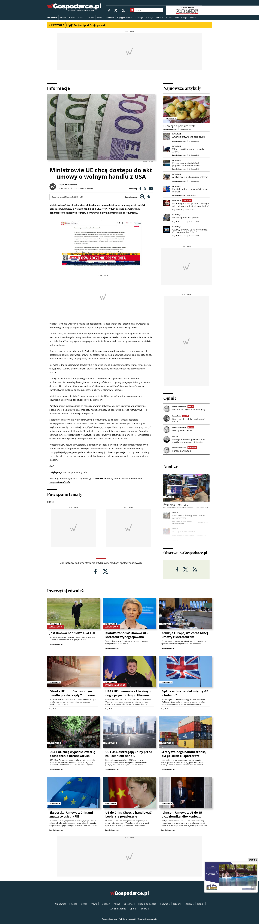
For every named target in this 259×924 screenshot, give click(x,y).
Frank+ (168, 17)
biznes (50, 501)
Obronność (109, 17)
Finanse (63, 17)
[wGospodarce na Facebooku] (109, 10)
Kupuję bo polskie (124, 17)
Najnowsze (52, 17)
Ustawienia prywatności (147, 919)
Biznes (72, 17)
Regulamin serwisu (109, 919)
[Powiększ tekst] (142, 197)
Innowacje (138, 17)
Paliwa (99, 17)
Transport (90, 17)
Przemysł (149, 17)
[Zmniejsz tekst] (149, 197)
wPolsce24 (100, 478)
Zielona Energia (180, 17)
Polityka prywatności (127, 919)
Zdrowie (159, 17)
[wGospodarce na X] (116, 10)
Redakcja (144, 908)
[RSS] (123, 10)
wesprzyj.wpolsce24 (59, 482)
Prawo (80, 17)
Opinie (193, 17)
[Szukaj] (132, 10)
